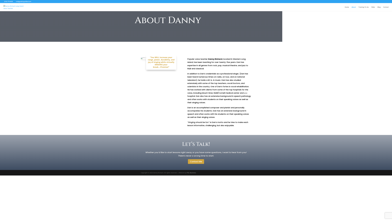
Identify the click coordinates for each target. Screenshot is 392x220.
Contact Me (196, 161)
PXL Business (191, 173)
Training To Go (364, 7)
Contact (386, 7)
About (354, 7)
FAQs (373, 7)
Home (347, 7)
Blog (379, 7)
